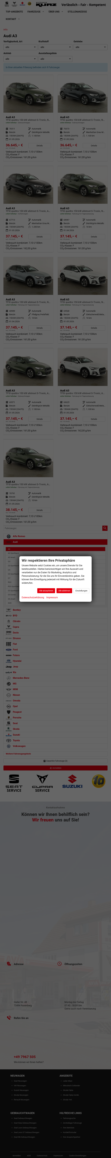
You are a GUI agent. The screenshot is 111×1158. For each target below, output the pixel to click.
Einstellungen (81, 591)
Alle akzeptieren (46, 591)
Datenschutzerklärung (33, 597)
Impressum (52, 597)
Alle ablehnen (64, 591)
